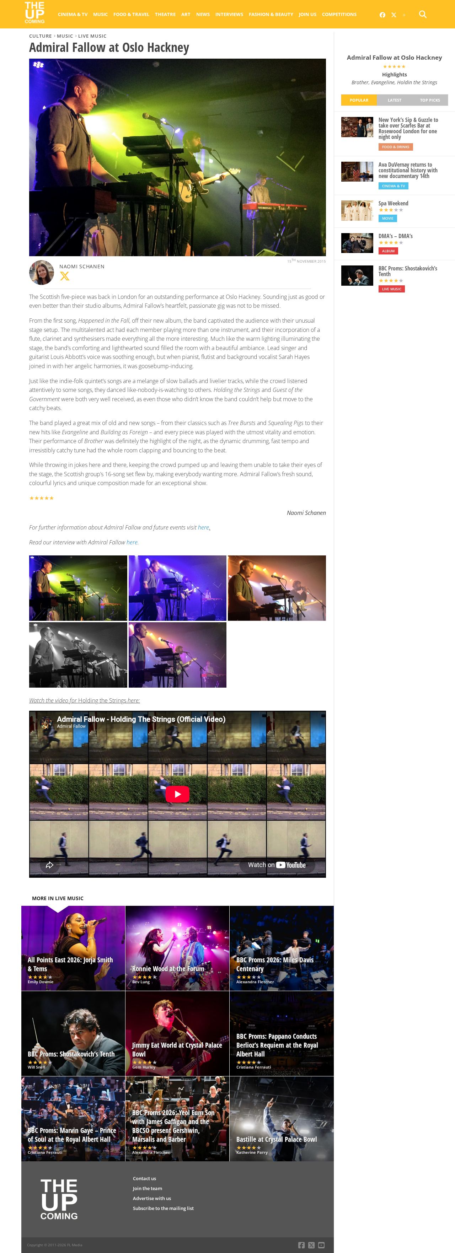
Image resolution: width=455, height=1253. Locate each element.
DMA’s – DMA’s (396, 236)
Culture (40, 36)
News (203, 14)
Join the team (147, 1188)
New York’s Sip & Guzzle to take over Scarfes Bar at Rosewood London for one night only (408, 128)
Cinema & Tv (72, 14)
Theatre (165, 14)
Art (186, 14)
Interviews (229, 14)
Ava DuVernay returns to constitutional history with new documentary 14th (408, 170)
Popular (359, 100)
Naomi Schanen (82, 266)
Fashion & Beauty (271, 14)
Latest (394, 100)
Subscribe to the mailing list (163, 1208)
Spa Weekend (393, 203)
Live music (92, 36)
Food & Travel (131, 14)
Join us (307, 14)
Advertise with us (152, 1198)
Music (100, 14)
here (131, 542)
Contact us (144, 1178)
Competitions (339, 14)
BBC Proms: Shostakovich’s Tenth (408, 271)
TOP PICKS (430, 100)
